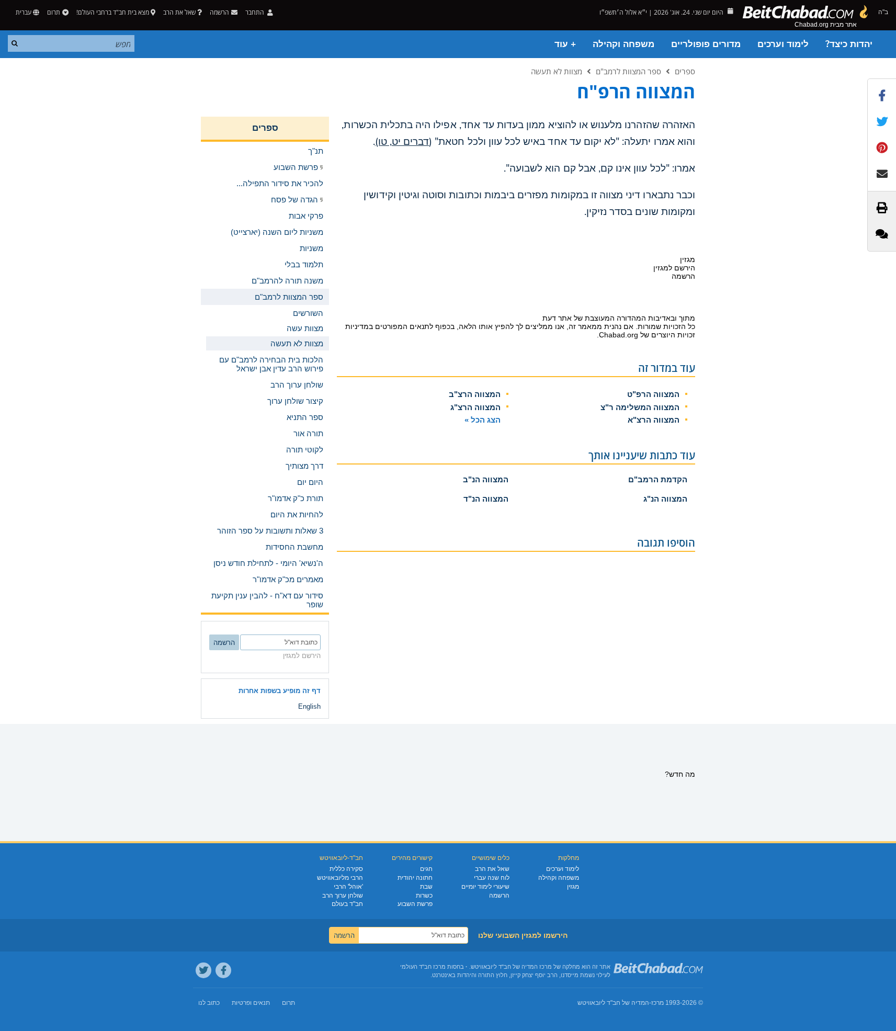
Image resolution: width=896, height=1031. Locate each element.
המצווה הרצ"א (653, 419)
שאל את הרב (179, 12)
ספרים (685, 71)
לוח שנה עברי (491, 877)
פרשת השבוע (415, 904)
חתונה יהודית (415, 877)
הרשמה (499, 895)
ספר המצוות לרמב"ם (628, 71)
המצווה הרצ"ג (475, 407)
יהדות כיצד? (848, 44)
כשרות (424, 895)
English (309, 706)
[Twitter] (203, 970)
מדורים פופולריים (706, 44)
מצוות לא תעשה (556, 71)
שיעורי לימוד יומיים (485, 886)
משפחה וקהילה (623, 44)
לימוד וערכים (783, 44)
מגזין (573, 886)
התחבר (255, 12)
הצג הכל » (482, 419)
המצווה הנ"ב (485, 479)
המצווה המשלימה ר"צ (639, 407)
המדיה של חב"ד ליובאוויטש (613, 1002)
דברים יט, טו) (402, 142)
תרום (53, 12)
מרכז (657, 1002)
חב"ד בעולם (347, 904)
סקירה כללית (346, 869)
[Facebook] (223, 970)
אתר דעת (557, 318)
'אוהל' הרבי (348, 886)
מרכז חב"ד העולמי (423, 967)
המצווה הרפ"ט (653, 394)
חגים (426, 869)
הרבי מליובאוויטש (340, 877)
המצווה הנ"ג (665, 498)
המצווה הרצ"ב (475, 394)
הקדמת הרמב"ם (657, 479)
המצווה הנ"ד (485, 498)
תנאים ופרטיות (251, 1002)
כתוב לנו (209, 1002)
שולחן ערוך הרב (342, 895)
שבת (426, 886)
